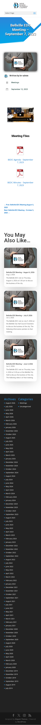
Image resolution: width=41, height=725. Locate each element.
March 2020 (10, 660)
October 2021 (11, 594)
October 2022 (11, 552)
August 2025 (10, 438)
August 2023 (10, 518)
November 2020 (12, 632)
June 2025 (9, 445)
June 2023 (9, 525)
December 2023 (12, 504)
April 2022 (9, 573)
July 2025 (9, 441)
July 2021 (9, 605)
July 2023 (9, 521)
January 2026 (11, 427)
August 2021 (10, 601)
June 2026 (9, 410)
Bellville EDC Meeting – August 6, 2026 (20, 272)
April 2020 (9, 657)
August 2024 (10, 476)
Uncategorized (25, 406)
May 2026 (9, 413)
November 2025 (12, 431)
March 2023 (10, 535)
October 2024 (11, 469)
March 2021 (10, 619)
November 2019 (12, 674)
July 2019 (9, 688)
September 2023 (12, 514)
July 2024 (9, 479)
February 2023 (11, 539)
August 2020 (10, 643)
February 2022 (11, 580)
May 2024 (9, 486)
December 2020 (12, 629)
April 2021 (9, 615)
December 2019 (12, 671)
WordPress (21, 722)
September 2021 (12, 598)
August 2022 (10, 559)
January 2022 (11, 584)
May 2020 (9, 653)
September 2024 (12, 472)
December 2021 (12, 587)
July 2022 (9, 563)
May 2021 (9, 612)
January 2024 (11, 500)
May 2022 (9, 570)
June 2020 (9, 650)
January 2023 (11, 542)
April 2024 (9, 490)
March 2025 (10, 455)
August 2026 (10, 403)
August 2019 (10, 685)
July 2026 (9, 406)
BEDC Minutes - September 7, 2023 (20, 183)
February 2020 (11, 664)
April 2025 (9, 452)
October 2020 (11, 636)
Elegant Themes (21, 719)
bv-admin (24, 75)
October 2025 (11, 434)
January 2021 (11, 625)
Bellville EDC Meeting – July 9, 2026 (19, 315)
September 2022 (12, 556)
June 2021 (9, 608)
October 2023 (11, 511)
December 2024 (12, 462)
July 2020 (9, 646)
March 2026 (10, 420)
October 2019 (11, 678)
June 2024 (9, 483)
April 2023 (9, 532)
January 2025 (11, 459)
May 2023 (9, 528)
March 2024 (10, 493)
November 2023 (12, 507)
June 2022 (9, 566)
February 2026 (11, 424)
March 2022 (10, 577)
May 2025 (9, 448)
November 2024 (12, 466)
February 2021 (11, 622)
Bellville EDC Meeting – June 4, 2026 (19, 364)
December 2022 (12, 546)
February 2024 (11, 497)
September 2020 (12, 639)
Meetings (15, 82)
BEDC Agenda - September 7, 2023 (20, 161)
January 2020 (11, 667)
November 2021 (12, 591)
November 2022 (12, 549)
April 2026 (9, 417)
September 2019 (12, 681)
